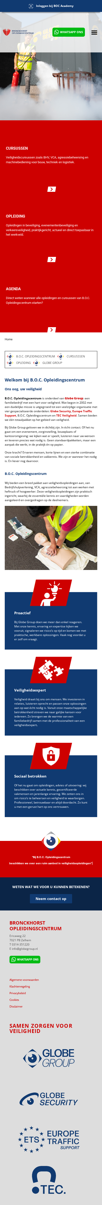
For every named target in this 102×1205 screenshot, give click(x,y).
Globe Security (60, 411)
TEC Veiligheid (66, 415)
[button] (94, 32)
